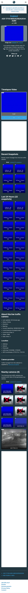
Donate (3, 584)
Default (14, 42)
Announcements (6, 586)
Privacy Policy (5, 588)
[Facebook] (7, 56)
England (14, 16)
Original (20, 42)
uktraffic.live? (5, 582)
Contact (3, 590)
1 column (11, 162)
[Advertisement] (14, 72)
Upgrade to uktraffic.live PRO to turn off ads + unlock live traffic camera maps (15, 9)
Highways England (13, 364)
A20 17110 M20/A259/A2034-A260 (14, 20)
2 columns (18, 162)
